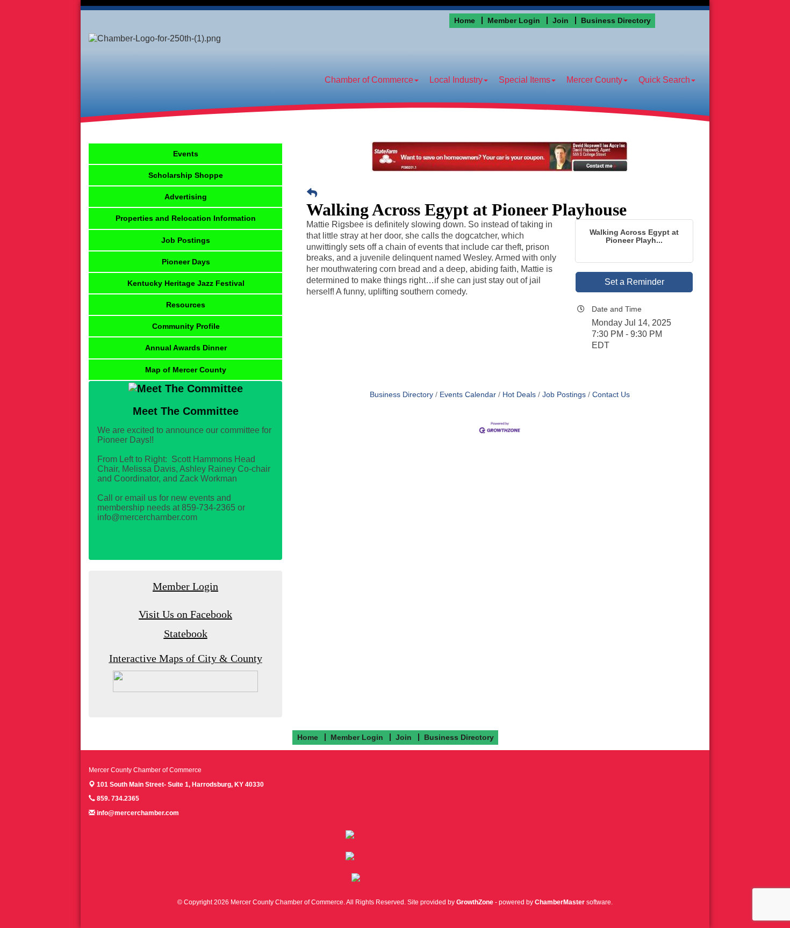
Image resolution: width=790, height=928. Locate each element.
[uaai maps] (185, 681)
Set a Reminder (634, 281)
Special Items (524, 79)
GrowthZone (474, 902)
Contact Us (611, 395)
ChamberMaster (560, 902)
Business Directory (401, 395)
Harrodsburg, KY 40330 (180, 784)
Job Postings (564, 395)
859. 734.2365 (117, 798)
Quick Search (664, 79)
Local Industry (456, 79)
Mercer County (594, 79)
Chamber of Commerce (369, 79)
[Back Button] (312, 193)
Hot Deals (519, 395)
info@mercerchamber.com (137, 813)
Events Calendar (468, 395)
